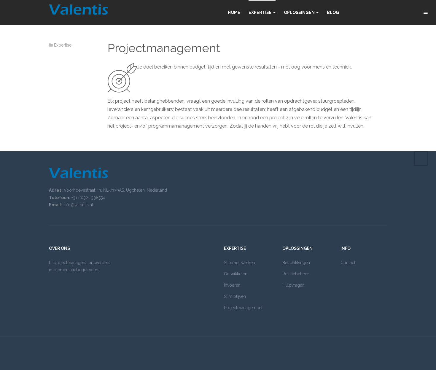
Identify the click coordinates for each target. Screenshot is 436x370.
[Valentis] (78, 9)
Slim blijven (235, 296)
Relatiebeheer (295, 273)
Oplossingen (300, 12)
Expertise (261, 12)
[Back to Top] (421, 158)
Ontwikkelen (235, 273)
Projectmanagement (163, 48)
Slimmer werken (239, 262)
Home (234, 12)
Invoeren (232, 285)
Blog (333, 12)
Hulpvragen (293, 285)
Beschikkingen (296, 262)
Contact (347, 262)
